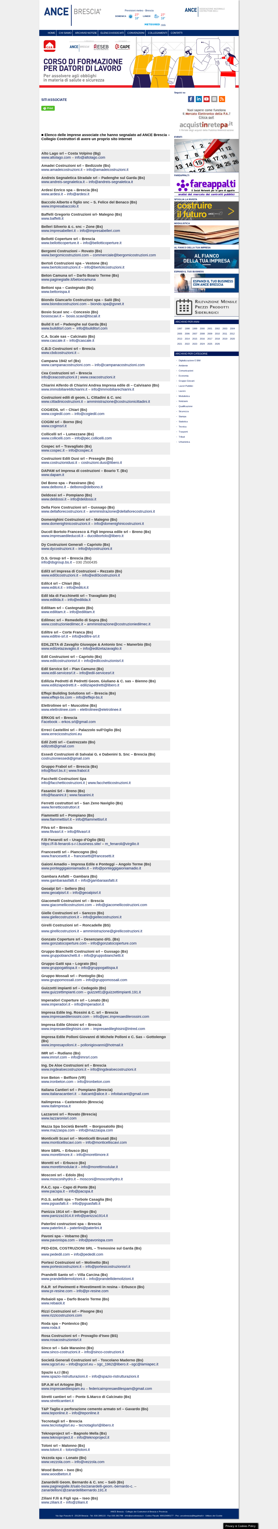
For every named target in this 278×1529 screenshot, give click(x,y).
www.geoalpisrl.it (55, 893)
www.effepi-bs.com (56, 697)
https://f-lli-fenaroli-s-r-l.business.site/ (71, 844)
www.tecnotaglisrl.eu (58, 1425)
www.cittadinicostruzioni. (61, 402)
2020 (232, 338)
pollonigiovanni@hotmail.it (102, 1045)
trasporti (183, 431)
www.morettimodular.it (59, 1167)
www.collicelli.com (56, 438)
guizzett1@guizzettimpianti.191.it (114, 992)
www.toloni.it (51, 1450)
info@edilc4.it (78, 587)
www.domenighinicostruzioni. (64, 524)
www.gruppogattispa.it (59, 968)
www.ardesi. (51, 194)
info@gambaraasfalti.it (99, 880)
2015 (194, 338)
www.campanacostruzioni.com (66, 365)
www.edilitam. (52, 612)
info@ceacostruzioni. (58, 377)
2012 (232, 333)
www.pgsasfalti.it (54, 1203)
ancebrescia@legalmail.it (192, 1516)
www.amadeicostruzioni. (61, 170)
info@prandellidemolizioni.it (111, 1279)
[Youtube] (207, 99)
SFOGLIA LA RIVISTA (185, 199)
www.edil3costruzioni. (58, 575)
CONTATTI (176, 33)
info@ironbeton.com (93, 1082)
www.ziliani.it (51, 1502)
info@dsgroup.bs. (55, 562)
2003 (224, 328)
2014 (187, 338)
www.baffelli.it (52, 218)
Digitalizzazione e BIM (189, 360)
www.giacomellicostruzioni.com (66, 905)
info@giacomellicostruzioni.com (121, 905)
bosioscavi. (50, 316)
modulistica (184, 396)
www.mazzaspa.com (58, 1130)
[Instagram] (214, 99)
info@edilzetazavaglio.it (102, 649)
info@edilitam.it (82, 612)
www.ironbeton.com (57, 1082)
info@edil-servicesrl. (95, 673)
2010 (217, 333)
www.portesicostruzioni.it (61, 1267)
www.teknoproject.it (57, 1437)
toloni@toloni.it (78, 1450)
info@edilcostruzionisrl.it (104, 661)
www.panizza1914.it (57, 1216)
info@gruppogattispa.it (99, 968)
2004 (232, 328)
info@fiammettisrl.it (91, 819)
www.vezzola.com (55, 1462)
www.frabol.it (79, 771)
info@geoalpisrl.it (87, 893)
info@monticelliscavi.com (106, 1142)
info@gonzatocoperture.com (114, 943)
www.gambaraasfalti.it (59, 880)
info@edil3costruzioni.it (101, 575)
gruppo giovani (186, 381)
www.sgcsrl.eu (53, 1364)
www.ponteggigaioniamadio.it (65, 868)
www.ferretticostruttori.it (60, 807)
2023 (194, 344)
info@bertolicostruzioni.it (104, 267)
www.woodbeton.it (56, 1474)
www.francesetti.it (55, 856)
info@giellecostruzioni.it (102, 917)
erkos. (66, 722)
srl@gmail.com (83, 722)
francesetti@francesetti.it (94, 856)
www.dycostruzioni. (56, 549)
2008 (202, 333)
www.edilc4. (51, 587)
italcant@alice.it (94, 1094)
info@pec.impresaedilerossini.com (121, 1017)
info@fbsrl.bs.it (53, 771)
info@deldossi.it (83, 499)
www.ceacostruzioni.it (97, 377)
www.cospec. (52, 450)
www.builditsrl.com (56, 328)
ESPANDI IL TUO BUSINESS (189, 271)
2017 (209, 338)
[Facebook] (191, 99)
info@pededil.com (88, 1254)
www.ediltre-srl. (53, 636)
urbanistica (184, 442)
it (81, 170)
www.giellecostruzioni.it (60, 917)
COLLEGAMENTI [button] (157, 33)
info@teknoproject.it (93, 1437)
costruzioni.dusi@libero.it (101, 463)
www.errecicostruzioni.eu (61, 734)
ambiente (183, 365)
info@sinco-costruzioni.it (104, 1352)
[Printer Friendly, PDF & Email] (48, 108)
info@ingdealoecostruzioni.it (113, 1069)
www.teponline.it (54, 1413)
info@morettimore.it (92, 1155)
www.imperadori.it (55, 1004)
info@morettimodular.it (99, 1167)
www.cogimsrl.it (54, 426)
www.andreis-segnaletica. (62, 182)
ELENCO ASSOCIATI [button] (112, 33)
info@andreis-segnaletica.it (111, 182)
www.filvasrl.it (52, 832)
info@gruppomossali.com (106, 980)
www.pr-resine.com (56, 1291)
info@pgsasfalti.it (86, 1203)
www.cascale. (52, 341)
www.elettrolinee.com (58, 710)
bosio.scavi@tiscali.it (83, 316)
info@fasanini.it (53, 795)
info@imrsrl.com (84, 1057)
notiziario (183, 401)
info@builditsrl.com (92, 328)
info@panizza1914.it (91, 1216)
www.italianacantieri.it (59, 1094)
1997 (179, 328)
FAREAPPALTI (181, 175)
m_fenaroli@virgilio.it (122, 844)
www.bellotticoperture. (59, 243)
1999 (194, 328)
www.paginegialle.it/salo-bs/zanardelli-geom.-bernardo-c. (87, 1486)
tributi (182, 437)
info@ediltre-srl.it (86, 636)
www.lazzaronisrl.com (59, 1118)
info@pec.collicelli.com (93, 438)
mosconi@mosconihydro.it (101, 1179)
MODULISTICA (182, 223)
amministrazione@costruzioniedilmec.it (118, 624)
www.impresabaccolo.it (60, 206)
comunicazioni (186, 370)
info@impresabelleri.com (100, 231)
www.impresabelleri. (57, 231)
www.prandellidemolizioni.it (63, 1279)
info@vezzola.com (89, 1462)
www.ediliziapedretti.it (58, 685)
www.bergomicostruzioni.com (65, 255)
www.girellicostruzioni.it (60, 931)
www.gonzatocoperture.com (63, 943)
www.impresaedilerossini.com (65, 1017)
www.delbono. (52, 487)
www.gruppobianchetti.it (60, 955)
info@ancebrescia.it (134, 1516)
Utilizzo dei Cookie (213, 1516)
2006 (187, 333)
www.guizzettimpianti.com (62, 992)
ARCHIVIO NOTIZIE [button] (86, 33)
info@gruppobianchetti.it (104, 955)
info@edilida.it (79, 600)
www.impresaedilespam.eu (63, 1389)
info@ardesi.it (78, 194)
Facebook (49, 722)
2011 (224, 333)
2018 (217, 338)
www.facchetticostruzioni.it (109, 783)
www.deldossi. (53, 499)
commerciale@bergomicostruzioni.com (124, 255)
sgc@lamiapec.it (144, 1364)
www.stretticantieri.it (57, 1401)
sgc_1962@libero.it (112, 1364)
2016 (202, 338)
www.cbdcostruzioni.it (58, 353)
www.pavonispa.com (58, 1240)
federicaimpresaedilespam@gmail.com (120, 1389)
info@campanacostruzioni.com (120, 365)
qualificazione (186, 406)
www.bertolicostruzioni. (60, 267)
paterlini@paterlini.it (86, 1228)
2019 (224, 338)
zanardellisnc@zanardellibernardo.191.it (74, 1490)
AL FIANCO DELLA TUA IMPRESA (192, 247)
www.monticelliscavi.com (61, 1142)
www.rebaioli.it (53, 1303)
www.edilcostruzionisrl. (59, 661)
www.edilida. (51, 600)
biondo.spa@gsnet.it (107, 304)
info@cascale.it (81, 341)
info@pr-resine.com (92, 1291)
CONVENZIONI (135, 33)
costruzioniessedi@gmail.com (65, 758)
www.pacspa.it (53, 1191)
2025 (209, 344)
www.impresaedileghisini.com (65, 1029)
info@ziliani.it (77, 1502)
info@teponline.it (85, 1413)
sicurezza (184, 411)
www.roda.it (50, 1328)
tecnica (182, 426)
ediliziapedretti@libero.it (99, 685)
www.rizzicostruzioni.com (61, 1315)
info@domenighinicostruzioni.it (119, 524)
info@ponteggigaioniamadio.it (117, 868)
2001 (209, 328)
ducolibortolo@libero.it (105, 536)
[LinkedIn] (199, 99)
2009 (209, 333)
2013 (179, 338)
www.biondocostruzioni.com (63, 304)
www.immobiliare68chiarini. (63, 389)
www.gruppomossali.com (61, 980)
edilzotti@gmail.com (57, 746)
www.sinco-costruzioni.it (60, 1352)
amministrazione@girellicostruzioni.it (112, 931)
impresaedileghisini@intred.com (119, 1029)
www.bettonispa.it (55, 292)
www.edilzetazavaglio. (59, 649)
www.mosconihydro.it (58, 1179)
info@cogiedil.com (89, 414)
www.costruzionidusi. (58, 463)
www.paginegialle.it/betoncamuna (68, 279)
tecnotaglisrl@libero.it (96, 1425)
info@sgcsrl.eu (81, 1364)
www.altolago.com (56, 157)
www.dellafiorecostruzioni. (62, 511)
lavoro (182, 391)
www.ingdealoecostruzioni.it (63, 1069)
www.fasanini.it (81, 795)
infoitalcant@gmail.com (130, 1094)
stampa (182, 416)
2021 (179, 344)
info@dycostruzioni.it (95, 549)
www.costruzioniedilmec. (61, 624)
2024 (202, 344)
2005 (179, 333)
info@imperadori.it (89, 1004)
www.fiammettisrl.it (56, 819)
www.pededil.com (55, 1254)
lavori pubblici (186, 386)
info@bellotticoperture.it (102, 243)
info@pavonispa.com (96, 1240)
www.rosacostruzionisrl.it (61, 1340)
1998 (187, 328)
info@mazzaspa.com (96, 1130)
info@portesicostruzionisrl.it (107, 1267)
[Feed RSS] (222, 99)
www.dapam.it (52, 475)
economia (183, 376)
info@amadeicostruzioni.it (107, 170)
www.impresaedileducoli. (61, 536)
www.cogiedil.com (55, 414)
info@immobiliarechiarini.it (112, 389)
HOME (51, 33)
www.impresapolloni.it (59, 1045)
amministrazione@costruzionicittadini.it (118, 402)
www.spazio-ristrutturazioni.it (65, 1376)
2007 (194, 333)
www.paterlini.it (53, 1228)
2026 (217, 344)
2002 (217, 328)
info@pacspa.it (81, 1191)
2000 (202, 328)
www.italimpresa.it (56, 1106)
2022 (187, 344)
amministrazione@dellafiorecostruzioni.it (122, 511)
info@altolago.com (90, 157)
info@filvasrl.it (78, 832)
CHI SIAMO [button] (65, 33)
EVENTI (178, 137)
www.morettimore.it (56, 1155)
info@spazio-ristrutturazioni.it (115, 1376)
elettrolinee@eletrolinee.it (100, 710)
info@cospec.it (81, 450)
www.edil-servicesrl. (57, 673)
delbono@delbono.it (86, 487)
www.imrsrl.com (54, 1057)
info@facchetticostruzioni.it (63, 783)
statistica (183, 421)
